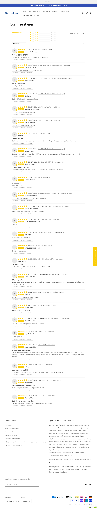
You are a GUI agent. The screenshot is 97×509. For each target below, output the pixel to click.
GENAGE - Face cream (45, 365)
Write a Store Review (77, 33)
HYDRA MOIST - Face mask (47, 396)
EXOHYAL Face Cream (45, 50)
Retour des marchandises (12, 438)
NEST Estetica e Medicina (77, 504)
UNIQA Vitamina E (44, 178)
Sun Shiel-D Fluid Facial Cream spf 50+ (51, 162)
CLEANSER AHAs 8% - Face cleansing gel (51, 94)
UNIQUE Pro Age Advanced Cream (49, 107)
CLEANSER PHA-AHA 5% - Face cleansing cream (53, 274)
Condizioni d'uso (10, 432)
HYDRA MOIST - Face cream (47, 305)
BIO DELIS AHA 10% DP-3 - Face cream (50, 259)
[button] (83, 13)
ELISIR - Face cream (44, 133)
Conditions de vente (11, 435)
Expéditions (8, 425)
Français (25, 501)
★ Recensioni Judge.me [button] (95, 256)
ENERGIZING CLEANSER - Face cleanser (51, 233)
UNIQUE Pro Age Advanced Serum (49, 120)
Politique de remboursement (14, 445)
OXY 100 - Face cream (45, 246)
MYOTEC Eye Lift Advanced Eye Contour (51, 292)
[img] (19, 33)
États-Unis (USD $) (12, 501)
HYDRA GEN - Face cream (46, 332)
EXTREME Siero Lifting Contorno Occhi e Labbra (54, 65)
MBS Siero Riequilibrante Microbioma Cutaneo (53, 206)
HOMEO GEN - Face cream (46, 345)
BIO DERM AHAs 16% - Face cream (49, 219)
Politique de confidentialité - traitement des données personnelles (25, 442)
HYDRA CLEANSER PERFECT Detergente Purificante (55, 78)
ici (49, 462)
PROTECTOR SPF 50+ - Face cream (49, 380)
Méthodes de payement (12, 428)
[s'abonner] (37, 484)
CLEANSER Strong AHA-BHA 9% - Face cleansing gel (55, 193)
